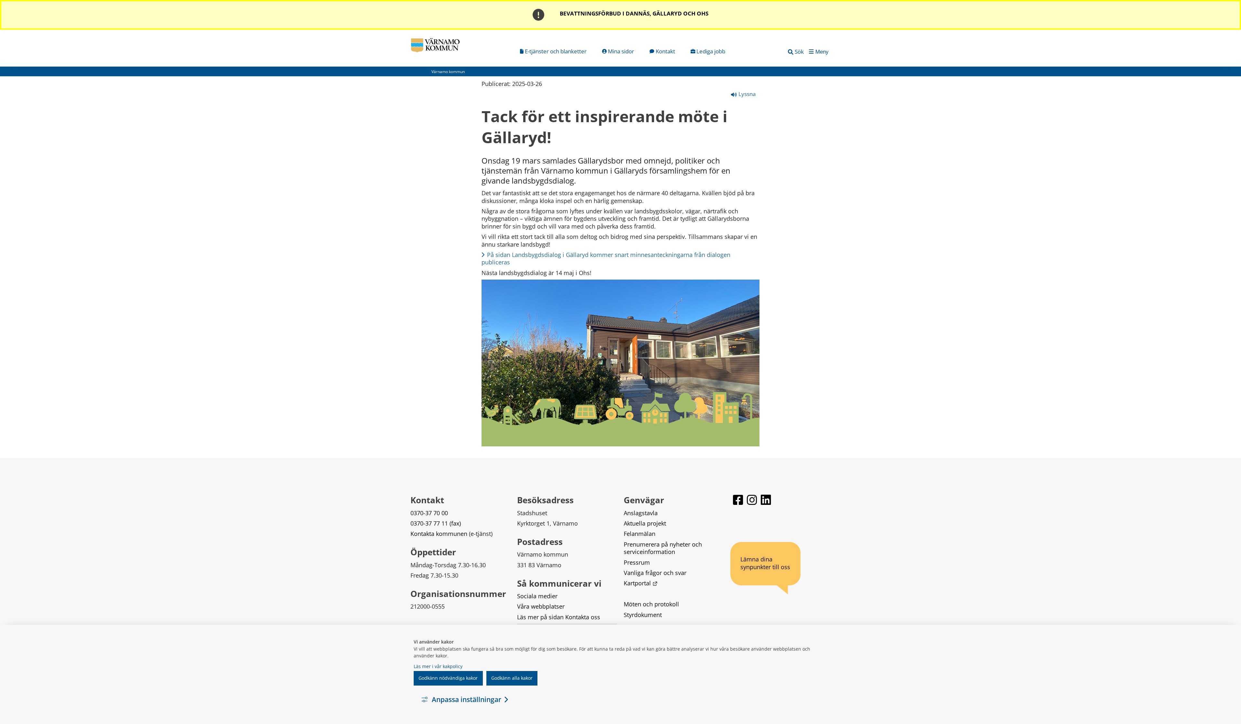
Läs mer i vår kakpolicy (438, 666)
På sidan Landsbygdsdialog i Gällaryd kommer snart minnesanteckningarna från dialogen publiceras (607, 258)
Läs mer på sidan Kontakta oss (558, 617)
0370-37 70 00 (429, 513)
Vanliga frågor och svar (655, 573)
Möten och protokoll (651, 604)
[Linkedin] (766, 503)
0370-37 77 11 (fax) (435, 523)
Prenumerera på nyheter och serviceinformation (664, 548)
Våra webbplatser (541, 606)
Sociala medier (537, 596)
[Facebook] (738, 503)
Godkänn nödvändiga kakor (448, 678)
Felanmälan (639, 534)
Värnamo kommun (448, 71)
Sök (799, 51)
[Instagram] (752, 503)
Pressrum (637, 562)
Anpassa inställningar (466, 699)
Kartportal (640, 583)
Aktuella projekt (645, 523)
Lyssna (746, 94)
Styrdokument (643, 615)
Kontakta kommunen (438, 534)
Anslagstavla (641, 513)
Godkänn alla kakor (512, 678)
